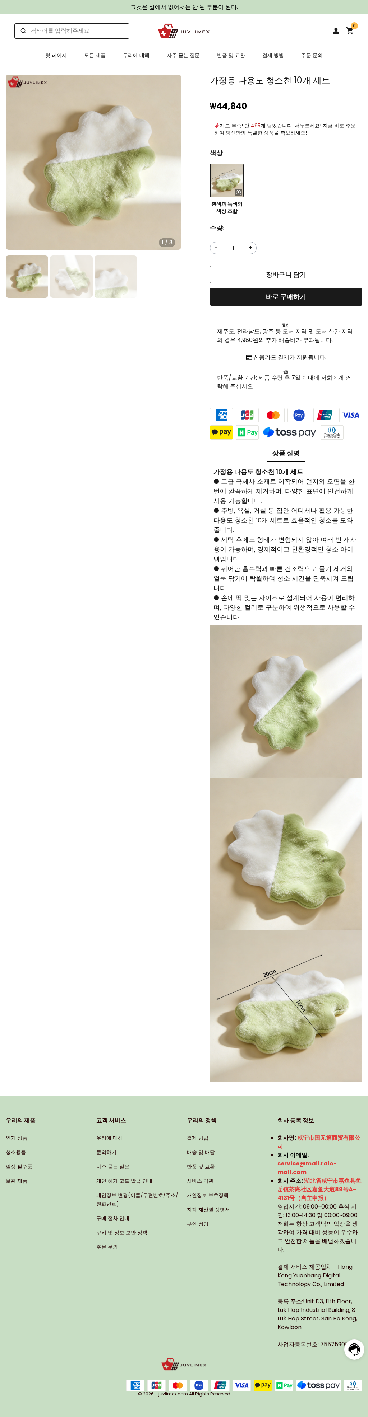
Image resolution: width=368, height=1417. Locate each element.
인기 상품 (16, 1137)
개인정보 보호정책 (208, 1195)
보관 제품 (16, 1180)
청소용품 (16, 1152)
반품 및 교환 (231, 55)
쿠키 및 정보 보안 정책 (121, 1232)
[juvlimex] (184, 31)
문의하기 (106, 1152)
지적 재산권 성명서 (208, 1209)
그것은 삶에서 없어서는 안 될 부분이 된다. (184, 7)
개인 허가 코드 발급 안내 (124, 1180)
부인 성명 (197, 1224)
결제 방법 (273, 55)
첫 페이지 (56, 55)
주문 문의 (312, 55)
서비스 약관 (200, 1180)
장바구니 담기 (286, 274)
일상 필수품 (19, 1166)
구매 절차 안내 (112, 1218)
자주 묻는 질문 (183, 55)
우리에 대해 (136, 55)
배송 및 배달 (201, 1152)
